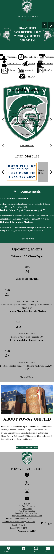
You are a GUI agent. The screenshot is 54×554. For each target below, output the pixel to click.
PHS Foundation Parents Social (27, 340)
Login (46, 523)
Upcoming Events (27, 249)
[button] (27, 20)
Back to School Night (27, 278)
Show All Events (27, 377)
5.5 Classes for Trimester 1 (14, 198)
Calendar (23, 552)
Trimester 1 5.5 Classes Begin (27, 256)
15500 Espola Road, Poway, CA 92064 (18, 521)
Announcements (27, 191)
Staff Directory (8, 552)
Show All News (27, 239)
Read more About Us (29, 134)
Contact (47, 552)
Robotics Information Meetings (16, 222)
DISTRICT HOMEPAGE (27, 447)
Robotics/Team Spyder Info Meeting (27, 311)
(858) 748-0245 (18, 525)
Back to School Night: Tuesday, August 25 (22, 210)
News (36, 552)
